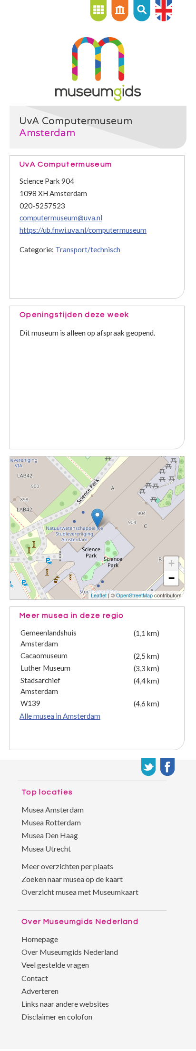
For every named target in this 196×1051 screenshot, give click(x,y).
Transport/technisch (87, 249)
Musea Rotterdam (51, 822)
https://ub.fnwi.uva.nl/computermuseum (83, 230)
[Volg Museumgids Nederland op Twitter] (148, 767)
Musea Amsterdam (52, 809)
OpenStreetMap (134, 595)
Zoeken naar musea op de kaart (72, 878)
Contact (34, 977)
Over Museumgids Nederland (69, 951)
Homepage (39, 938)
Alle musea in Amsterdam (60, 716)
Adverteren (40, 990)
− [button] (171, 578)
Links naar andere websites (65, 1003)
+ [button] (171, 563)
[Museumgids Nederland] (98, 97)
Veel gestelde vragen (55, 964)
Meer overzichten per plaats (67, 866)
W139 (30, 703)
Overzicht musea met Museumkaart (79, 891)
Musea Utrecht (46, 848)
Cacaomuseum (44, 655)
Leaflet (99, 595)
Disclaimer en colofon (56, 1016)
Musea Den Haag (49, 835)
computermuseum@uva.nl (61, 217)
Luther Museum (45, 668)
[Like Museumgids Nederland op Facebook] (167, 767)
